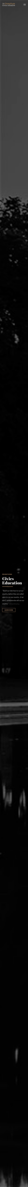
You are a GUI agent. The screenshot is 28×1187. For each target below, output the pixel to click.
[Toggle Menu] (25, 4)
